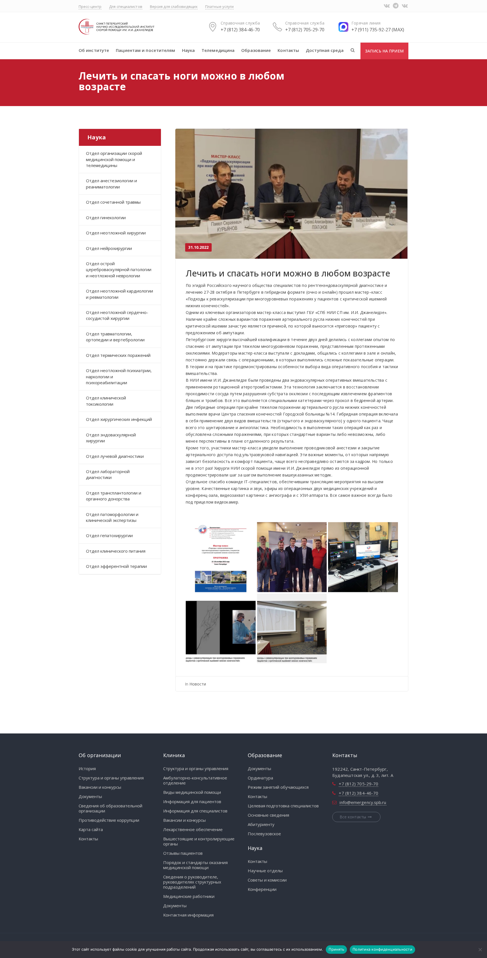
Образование (256, 50)
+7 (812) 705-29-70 (304, 30)
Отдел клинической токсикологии (106, 401)
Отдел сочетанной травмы (113, 202)
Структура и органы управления (111, 778)
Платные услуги (219, 6)
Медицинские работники (188, 896)
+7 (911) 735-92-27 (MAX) (377, 30)
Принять (336, 949)
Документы (90, 796)
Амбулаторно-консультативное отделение (195, 780)
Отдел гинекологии (106, 217)
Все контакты (353, 816)
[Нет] (480, 949)
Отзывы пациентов (183, 853)
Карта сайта (91, 829)
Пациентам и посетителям (145, 50)
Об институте (94, 50)
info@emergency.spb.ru (363, 802)
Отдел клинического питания (115, 551)
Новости (197, 684)
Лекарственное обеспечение (193, 829)
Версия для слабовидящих (174, 6)
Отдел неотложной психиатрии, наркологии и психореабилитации (119, 376)
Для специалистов (125, 6)
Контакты (288, 50)
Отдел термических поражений (118, 355)
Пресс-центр (90, 6)
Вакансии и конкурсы (100, 787)
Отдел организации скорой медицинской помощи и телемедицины (114, 159)
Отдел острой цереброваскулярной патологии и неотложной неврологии (118, 269)
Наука (188, 50)
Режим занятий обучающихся (278, 787)
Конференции (262, 889)
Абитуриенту (261, 824)
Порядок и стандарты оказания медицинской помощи (195, 865)
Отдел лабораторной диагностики (108, 474)
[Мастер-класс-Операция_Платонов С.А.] (221, 628)
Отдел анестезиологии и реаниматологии (111, 183)
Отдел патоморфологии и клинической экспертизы (112, 517)
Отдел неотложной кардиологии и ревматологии (119, 294)
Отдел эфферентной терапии (116, 566)
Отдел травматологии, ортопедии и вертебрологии (115, 336)
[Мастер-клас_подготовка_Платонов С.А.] (363, 557)
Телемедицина (218, 50)
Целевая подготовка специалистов (283, 805)
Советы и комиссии (267, 880)
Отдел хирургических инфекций (119, 419)
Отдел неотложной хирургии (116, 233)
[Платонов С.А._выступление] (292, 628)
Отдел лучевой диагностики (115, 456)
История (87, 768)
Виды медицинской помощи (192, 792)
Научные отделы (265, 870)
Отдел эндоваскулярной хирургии (111, 437)
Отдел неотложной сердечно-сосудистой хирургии (117, 315)
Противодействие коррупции (109, 820)
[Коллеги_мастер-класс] (292, 557)
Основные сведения (268, 815)
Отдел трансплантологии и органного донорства (113, 496)
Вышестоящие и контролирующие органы (198, 841)
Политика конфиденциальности (382, 949)
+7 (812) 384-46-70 (240, 30)
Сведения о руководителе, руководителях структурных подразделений (192, 882)
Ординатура (260, 778)
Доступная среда (325, 50)
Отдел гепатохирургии (109, 535)
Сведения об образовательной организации (110, 808)
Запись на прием (384, 51)
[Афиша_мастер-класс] (221, 557)
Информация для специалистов (195, 811)
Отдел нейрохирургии (109, 248)
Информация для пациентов (192, 801)
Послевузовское (264, 833)
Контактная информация (188, 915)
